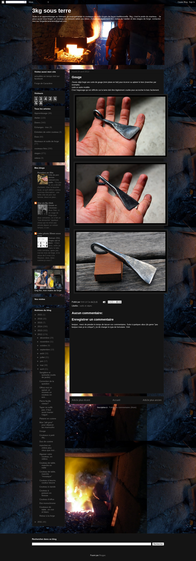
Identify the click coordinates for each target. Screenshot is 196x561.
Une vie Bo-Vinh (45, 203)
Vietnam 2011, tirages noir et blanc (54, 240)
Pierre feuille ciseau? (45, 402)
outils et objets (86, 306)
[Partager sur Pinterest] (120, 302)
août (42, 353)
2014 (40, 326)
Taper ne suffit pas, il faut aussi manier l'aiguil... (46, 411)
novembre (45, 341)
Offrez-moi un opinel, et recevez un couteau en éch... (45, 392)
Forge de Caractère (43, 83)
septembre (45, 349)
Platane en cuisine (47, 418)
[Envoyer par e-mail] (109, 302)
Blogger (102, 555)
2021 (40, 315)
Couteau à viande (47, 487)
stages (37, 153)
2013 (40, 330)
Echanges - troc (41, 127)
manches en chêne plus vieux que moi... (47, 447)
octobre (43, 345)
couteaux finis (40, 148)
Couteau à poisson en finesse (45, 493)
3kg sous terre (51, 10)
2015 (40, 322)
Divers (37, 122)
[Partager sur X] (114, 302)
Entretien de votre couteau (46, 132)
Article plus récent (81, 400)
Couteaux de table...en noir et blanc (46, 509)
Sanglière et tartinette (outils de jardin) (47, 374)
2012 (40, 334)
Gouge (42, 431)
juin (42, 361)
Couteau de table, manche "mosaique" (47, 474)
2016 (40, 319)
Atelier (37, 118)
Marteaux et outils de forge (46, 141)
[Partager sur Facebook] (117, 302)
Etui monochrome (47, 503)
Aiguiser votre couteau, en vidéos (45, 456)
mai (42, 365)
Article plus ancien (152, 400)
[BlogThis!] (111, 302)
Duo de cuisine (46, 441)
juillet (42, 357)
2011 (40, 522)
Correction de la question (46, 382)
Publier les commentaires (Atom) (122, 407)
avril (42, 369)
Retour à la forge (47, 516)
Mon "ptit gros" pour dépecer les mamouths (46, 424)
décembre (45, 338)
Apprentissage (40, 113)
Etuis (36, 137)
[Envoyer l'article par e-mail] (104, 302)
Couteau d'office (46, 499)
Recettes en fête (45, 172)
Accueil (116, 400)
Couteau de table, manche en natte (47, 465)
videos (37, 158)
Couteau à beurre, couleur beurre (47, 481)
